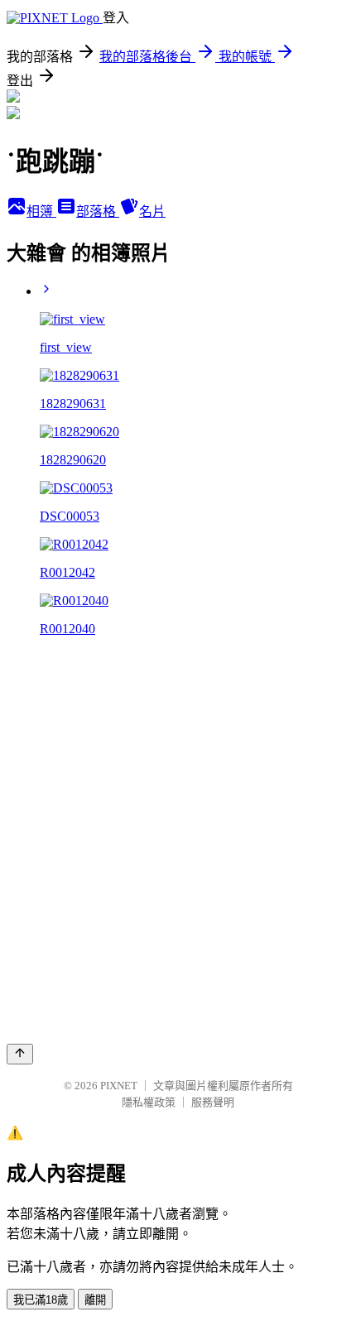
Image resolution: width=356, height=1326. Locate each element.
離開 (95, 1300)
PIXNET (118, 1085)
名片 (152, 211)
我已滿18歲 (40, 1300)
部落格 (97, 211)
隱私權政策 (149, 1102)
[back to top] (20, 1054)
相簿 (41, 211)
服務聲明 (212, 1102)
